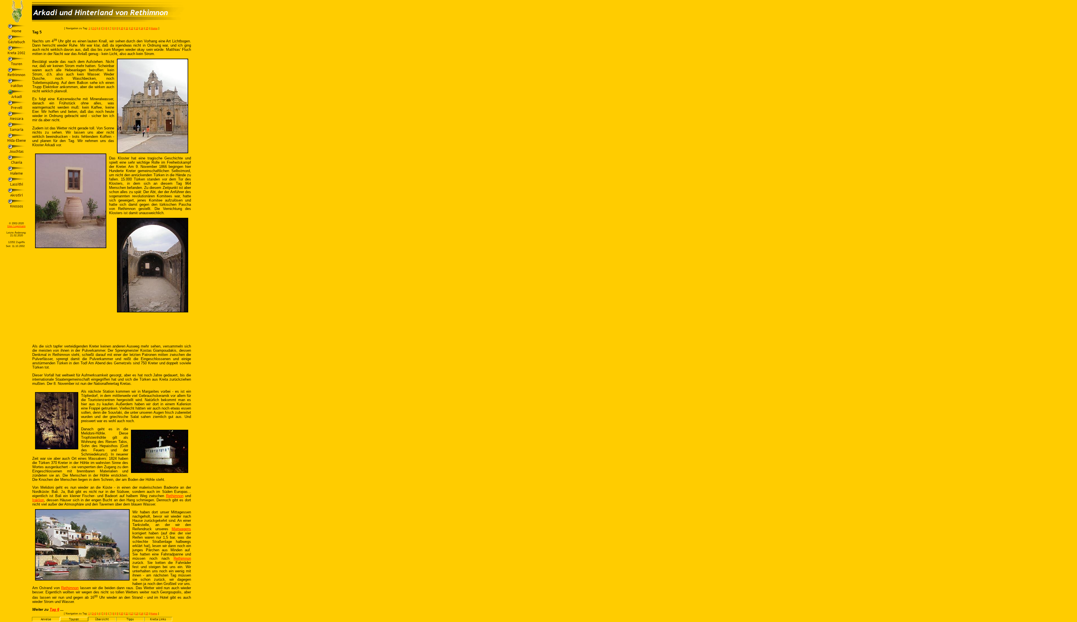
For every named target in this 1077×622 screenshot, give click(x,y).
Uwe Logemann (16, 226)
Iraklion (38, 500)
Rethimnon (174, 496)
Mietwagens (181, 529)
